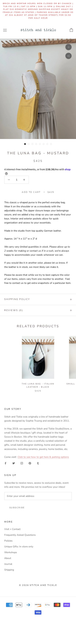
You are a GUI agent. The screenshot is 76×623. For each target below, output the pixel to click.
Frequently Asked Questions (20, 535)
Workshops (10, 552)
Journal (8, 564)
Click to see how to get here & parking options (43, 457)
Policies (8, 540)
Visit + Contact (12, 529)
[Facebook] (5, 463)
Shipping (9, 569)
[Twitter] (13, 463)
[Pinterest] (30, 463)
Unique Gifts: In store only (18, 546)
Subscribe (17, 507)
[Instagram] (22, 463)
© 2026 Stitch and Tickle (38, 585)
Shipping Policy (17, 299)
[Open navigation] (5, 30)
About (7, 558)
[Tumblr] (38, 463)
